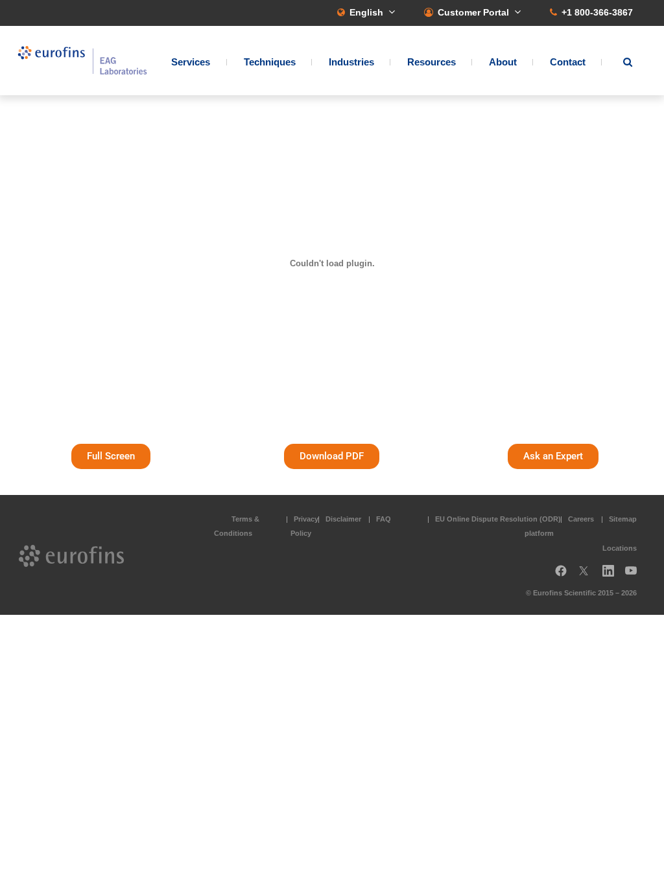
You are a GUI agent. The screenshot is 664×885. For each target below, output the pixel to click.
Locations (619, 548)
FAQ (383, 519)
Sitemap (623, 519)
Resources (431, 61)
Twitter (587, 576)
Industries (351, 61)
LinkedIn (612, 576)
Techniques (270, 61)
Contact (568, 61)
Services (190, 61)
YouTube (635, 576)
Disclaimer (343, 519)
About (503, 61)
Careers (581, 519)
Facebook (561, 576)
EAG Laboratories (82, 61)
